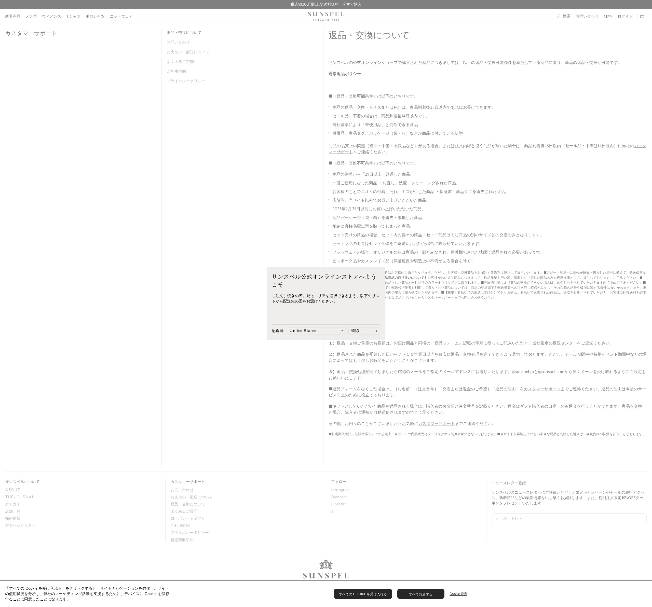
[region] (326, 594)
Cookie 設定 (459, 594)
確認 (355, 330)
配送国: (278, 330)
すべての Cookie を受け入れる (363, 594)
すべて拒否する (420, 594)
